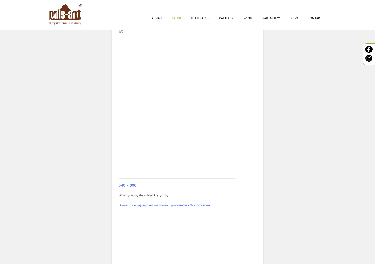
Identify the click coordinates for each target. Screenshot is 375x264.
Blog (294, 18)
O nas (157, 18)
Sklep (176, 18)
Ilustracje (200, 18)
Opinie (247, 18)
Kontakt (315, 18)
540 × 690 (127, 185)
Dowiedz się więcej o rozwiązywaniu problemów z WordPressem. (165, 205)
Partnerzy (271, 18)
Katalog (226, 18)
